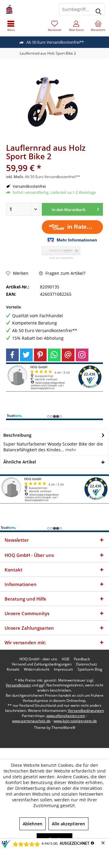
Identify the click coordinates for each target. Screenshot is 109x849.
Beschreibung (17, 435)
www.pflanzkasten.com (65, 715)
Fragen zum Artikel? (64, 273)
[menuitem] (11, 25)
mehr (70, 450)
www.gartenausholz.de (31, 720)
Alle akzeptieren (68, 824)
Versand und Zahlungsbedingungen (41, 664)
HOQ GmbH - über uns (38, 659)
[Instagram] (82, 355)
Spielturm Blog (90, 669)
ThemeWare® (63, 727)
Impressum (63, 669)
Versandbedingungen (86, 710)
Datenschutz (86, 664)
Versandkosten (18, 685)
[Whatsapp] (54, 355)
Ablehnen (32, 824)
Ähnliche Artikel (19, 462)
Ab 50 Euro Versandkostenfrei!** (52, 176)
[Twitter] (26, 355)
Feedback (82, 659)
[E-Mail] (68, 355)
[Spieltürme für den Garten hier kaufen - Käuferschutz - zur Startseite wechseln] (27, 9)
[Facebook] (12, 355)
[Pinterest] (40, 355)
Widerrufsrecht (36, 669)
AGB (65, 659)
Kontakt (13, 669)
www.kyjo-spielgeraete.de (75, 720)
